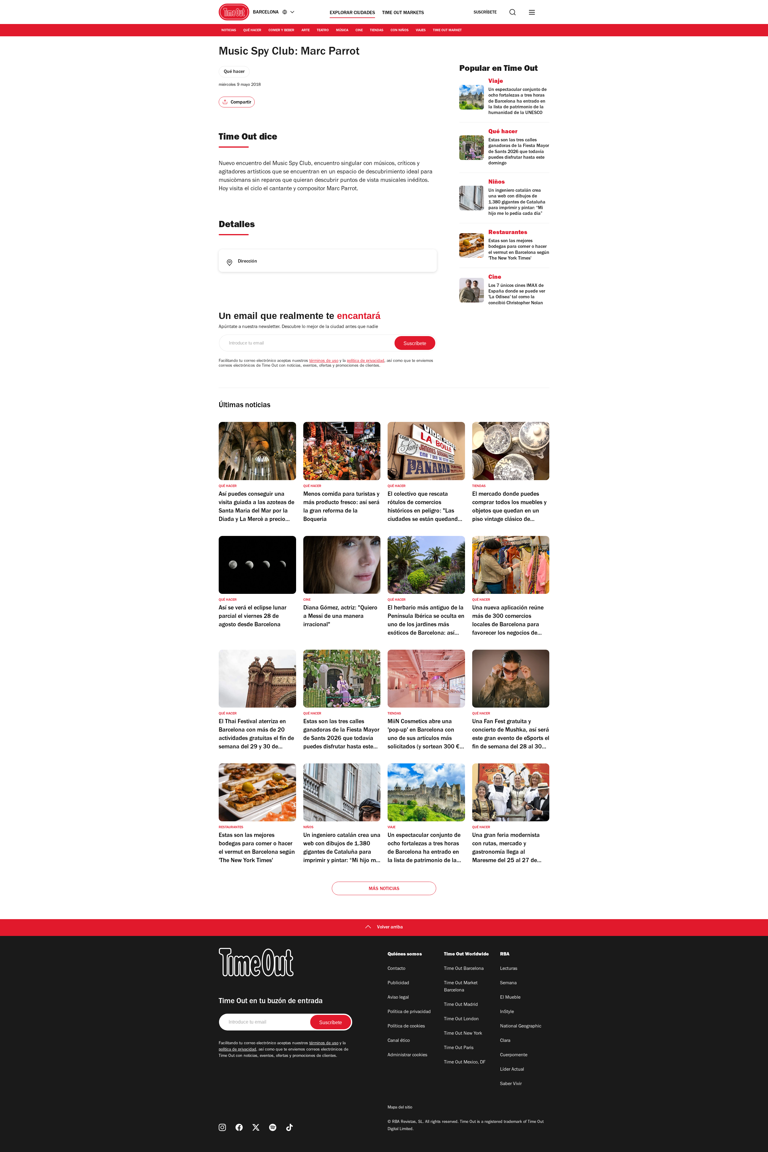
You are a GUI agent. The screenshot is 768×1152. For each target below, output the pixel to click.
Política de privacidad (409, 1012)
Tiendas (376, 30)
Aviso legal (398, 997)
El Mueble (510, 997)
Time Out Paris (458, 1048)
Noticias (228, 30)
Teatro (323, 30)
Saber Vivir (511, 1084)
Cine (359, 30)
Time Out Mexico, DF (464, 1062)
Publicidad (398, 983)
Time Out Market (447, 30)
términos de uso (323, 361)
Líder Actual (512, 1069)
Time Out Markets (403, 13)
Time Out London (461, 1019)
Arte (306, 30)
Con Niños (400, 30)
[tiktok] (289, 1127)
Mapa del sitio (400, 1108)
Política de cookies (406, 1026)
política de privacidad (365, 361)
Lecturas (508, 969)
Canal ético (399, 1041)
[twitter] (256, 1127)
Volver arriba (390, 927)
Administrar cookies (407, 1055)
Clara (505, 1041)
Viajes (421, 30)
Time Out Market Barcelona (461, 987)
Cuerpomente (513, 1055)
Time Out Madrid (461, 1005)
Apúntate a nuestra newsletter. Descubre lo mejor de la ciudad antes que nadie (298, 327)
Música (342, 30)
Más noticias (384, 889)
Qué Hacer (252, 30)
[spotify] (272, 1127)
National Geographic (520, 1026)
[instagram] (222, 1127)
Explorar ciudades (352, 13)
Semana (508, 983)
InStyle (507, 1012)
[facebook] (239, 1127)
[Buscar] (512, 12)
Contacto (396, 969)
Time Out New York (463, 1033)
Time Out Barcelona (464, 969)
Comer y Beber (281, 30)
